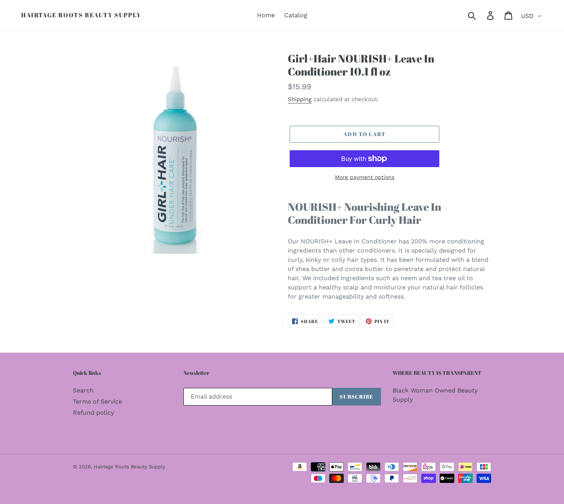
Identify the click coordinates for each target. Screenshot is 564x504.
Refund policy (93, 412)
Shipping (300, 99)
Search (83, 390)
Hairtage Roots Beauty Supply (81, 15)
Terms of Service (97, 401)
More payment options (364, 177)
